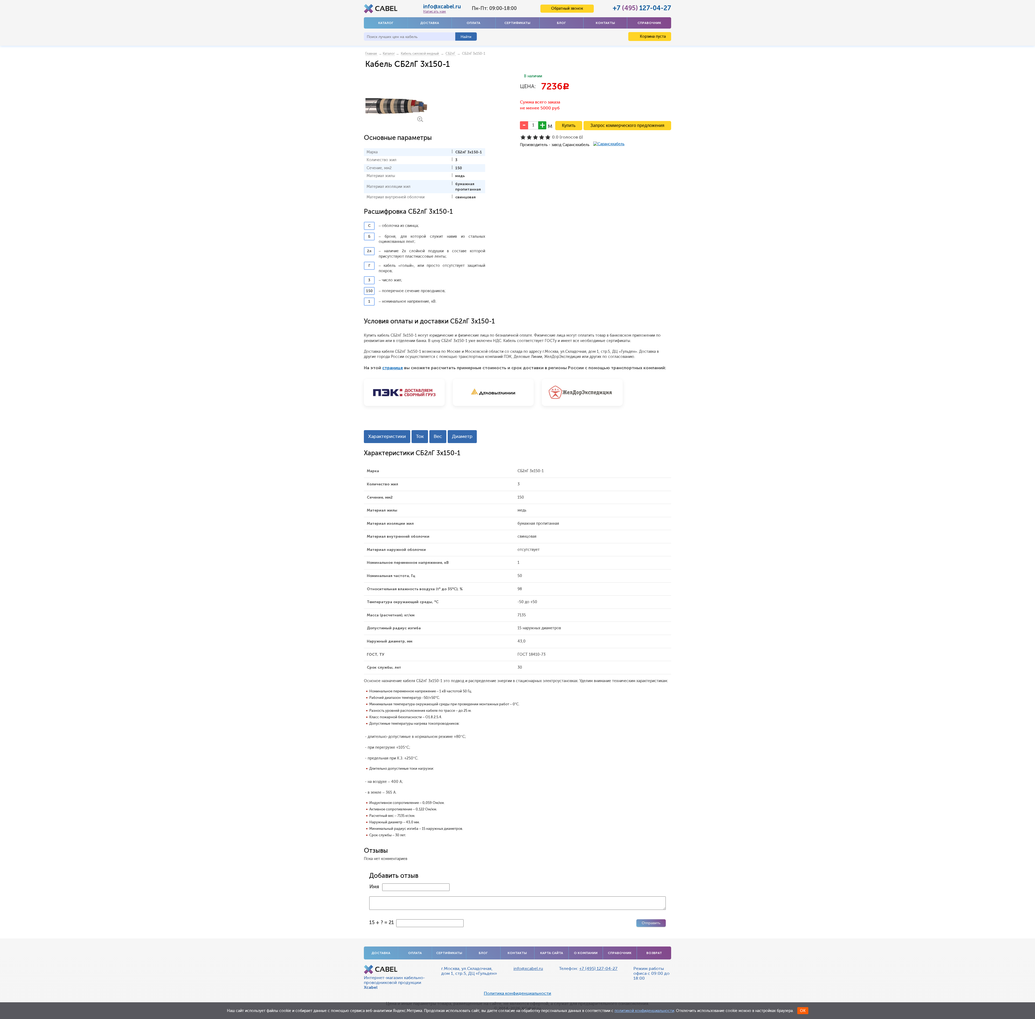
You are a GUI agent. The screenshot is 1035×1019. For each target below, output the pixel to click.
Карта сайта (551, 953)
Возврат (654, 953)
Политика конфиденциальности (517, 993)
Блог (561, 23)
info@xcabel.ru (442, 6)
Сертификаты (517, 23)
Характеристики (387, 436)
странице (392, 367)
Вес (438, 436)
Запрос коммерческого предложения (627, 125)
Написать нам (434, 11)
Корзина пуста (652, 36)
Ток (420, 436)
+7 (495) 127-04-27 (598, 968)
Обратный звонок (567, 8)
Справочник (649, 23)
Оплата (473, 23)
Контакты (605, 23)
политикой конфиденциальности (644, 1010)
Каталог (385, 23)
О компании (586, 953)
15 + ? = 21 (381, 922)
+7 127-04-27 (642, 8)
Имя (374, 887)
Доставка (429, 23)
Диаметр (462, 436)
